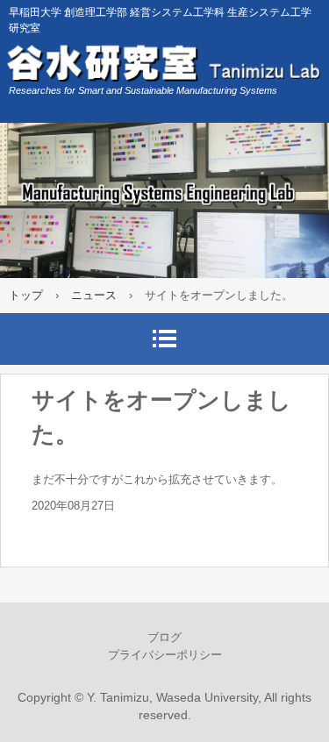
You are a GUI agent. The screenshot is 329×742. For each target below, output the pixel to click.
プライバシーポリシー (165, 654)
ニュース (94, 295)
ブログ (164, 637)
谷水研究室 (164, 61)
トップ (26, 295)
